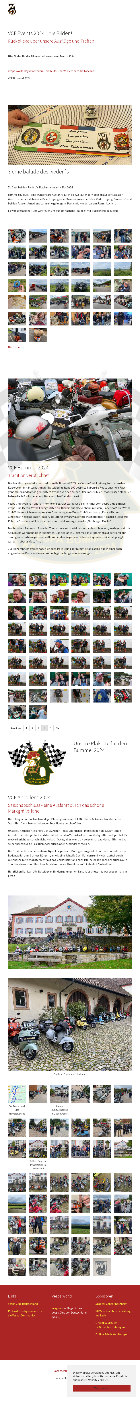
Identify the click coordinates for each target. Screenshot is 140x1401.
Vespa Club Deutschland (23, 1304)
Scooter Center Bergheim (111, 1304)
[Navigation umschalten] (130, 9)
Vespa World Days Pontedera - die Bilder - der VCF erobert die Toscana (51, 71)
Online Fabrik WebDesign (111, 1334)
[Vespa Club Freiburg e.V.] (12, 9)
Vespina (56, 1308)
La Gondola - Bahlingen (110, 1327)
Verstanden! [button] (101, 1388)
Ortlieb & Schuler (106, 1322)
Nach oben (14, 347)
